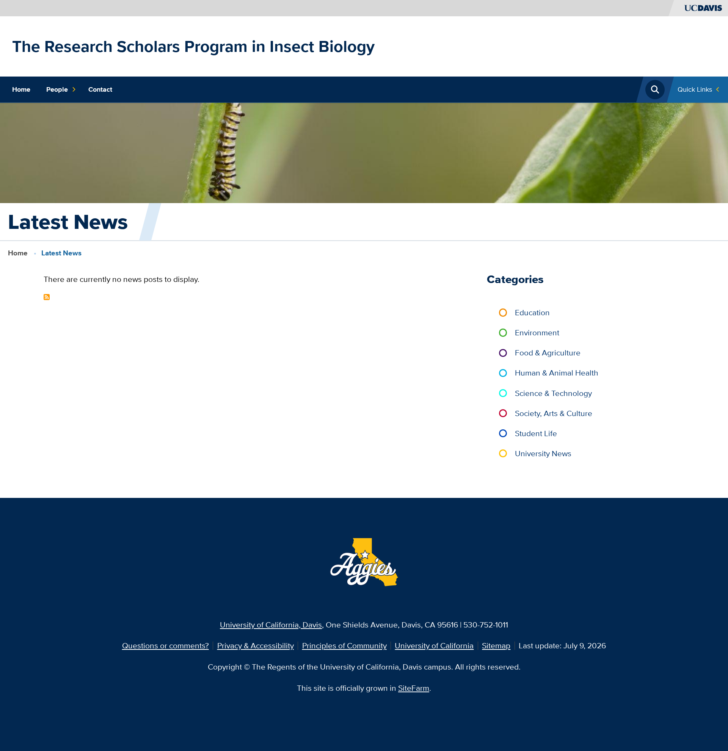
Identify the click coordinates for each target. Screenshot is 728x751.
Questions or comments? (165, 645)
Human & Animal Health (556, 373)
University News (543, 453)
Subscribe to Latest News (47, 297)
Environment (537, 332)
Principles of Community (344, 645)
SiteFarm (413, 688)
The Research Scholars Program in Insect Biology (193, 46)
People (57, 89)
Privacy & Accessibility (255, 645)
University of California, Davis (271, 625)
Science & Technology (553, 393)
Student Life (536, 433)
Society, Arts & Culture (553, 413)
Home (21, 89)
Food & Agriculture (548, 352)
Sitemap (496, 645)
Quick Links (695, 89)
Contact (100, 89)
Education (532, 312)
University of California (434, 645)
